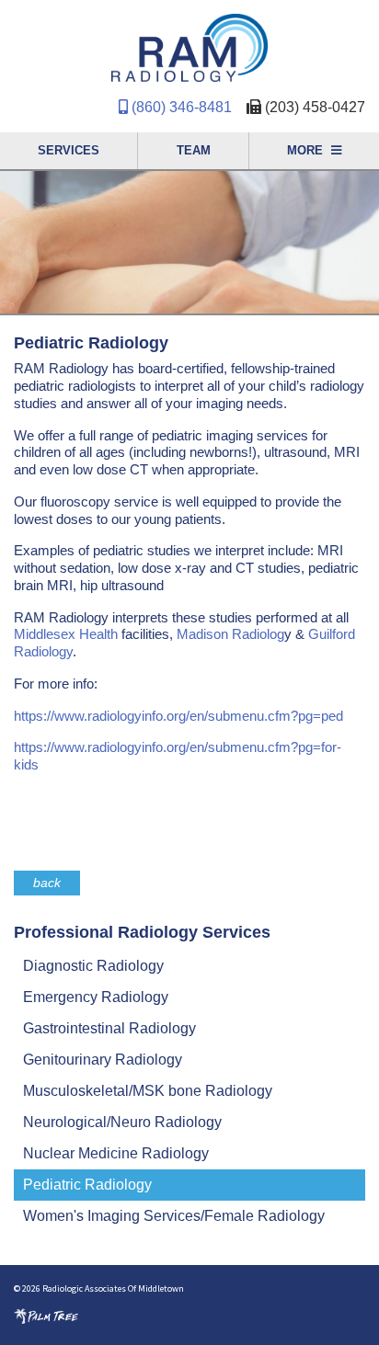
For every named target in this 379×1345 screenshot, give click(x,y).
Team (194, 150)
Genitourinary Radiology (102, 1059)
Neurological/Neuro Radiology (122, 1122)
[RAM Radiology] (189, 50)
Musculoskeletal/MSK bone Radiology (147, 1091)
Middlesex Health (66, 634)
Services (68, 150)
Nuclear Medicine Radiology (116, 1153)
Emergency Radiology (95, 997)
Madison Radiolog (230, 634)
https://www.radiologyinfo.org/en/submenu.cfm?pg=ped (180, 716)
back (47, 882)
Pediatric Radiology (87, 1184)
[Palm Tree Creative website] (46, 1315)
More (307, 150)
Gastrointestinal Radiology (109, 1028)
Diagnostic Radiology (93, 966)
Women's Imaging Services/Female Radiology (174, 1216)
